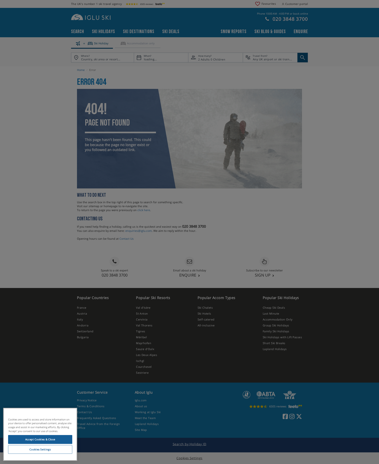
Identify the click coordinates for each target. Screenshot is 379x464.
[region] (40, 434)
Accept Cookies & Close (40, 439)
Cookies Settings (40, 449)
